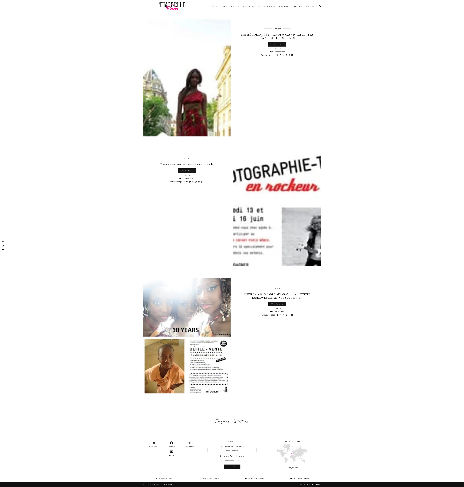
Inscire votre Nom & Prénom (232, 447)
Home (214, 6)
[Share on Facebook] (280, 55)
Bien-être (248, 6)
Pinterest (301, 478)
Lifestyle (284, 6)
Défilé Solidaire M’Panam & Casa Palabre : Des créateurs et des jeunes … (277, 36)
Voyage (298, 6)
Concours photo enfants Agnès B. (187, 164)
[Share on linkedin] (292, 55)
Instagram (210, 478)
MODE (186, 158)
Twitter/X (165, 478)
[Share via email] (277, 55)
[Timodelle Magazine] (172, 5)
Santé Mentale (266, 6)
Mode (224, 6)
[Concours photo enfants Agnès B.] (277, 207)
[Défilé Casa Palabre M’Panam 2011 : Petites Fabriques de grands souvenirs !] (187, 337)
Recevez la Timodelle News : (232, 456)
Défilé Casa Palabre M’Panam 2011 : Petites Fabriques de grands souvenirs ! (277, 295)
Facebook (255, 478)
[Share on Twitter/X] (283, 55)
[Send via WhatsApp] (289, 55)
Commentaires (278, 52)
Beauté (235, 6)
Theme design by (310, 484)
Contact (310, 6)
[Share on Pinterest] (286, 55)
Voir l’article (277, 44)
